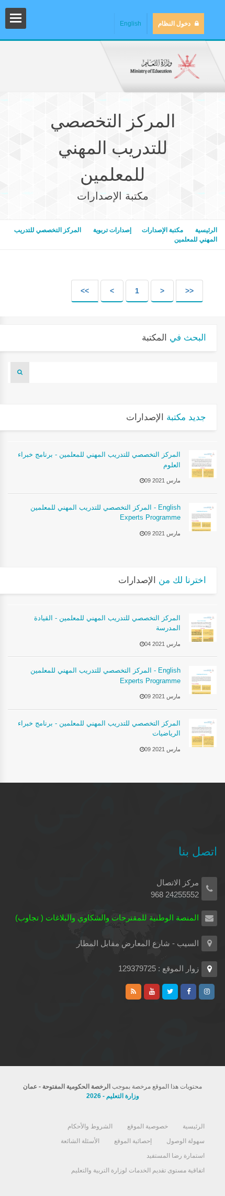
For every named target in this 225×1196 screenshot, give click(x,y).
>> (85, 291)
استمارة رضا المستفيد (176, 1155)
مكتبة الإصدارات (162, 230)
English (130, 23)
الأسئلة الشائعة (80, 1141)
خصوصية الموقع (147, 1126)
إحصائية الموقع (133, 1141)
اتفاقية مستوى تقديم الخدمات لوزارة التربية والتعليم (138, 1170)
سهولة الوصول (185, 1141)
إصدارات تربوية (111, 230)
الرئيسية (205, 230)
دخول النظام (174, 23)
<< (189, 291)
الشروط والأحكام (90, 1126)
